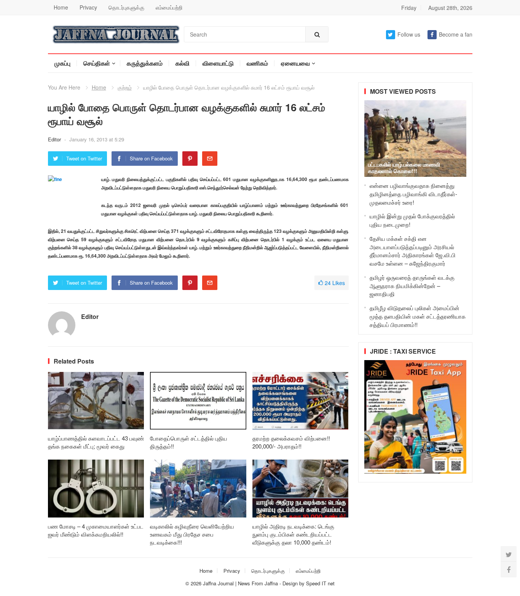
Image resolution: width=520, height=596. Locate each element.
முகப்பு (62, 63)
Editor (55, 139)
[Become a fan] (508, 569)
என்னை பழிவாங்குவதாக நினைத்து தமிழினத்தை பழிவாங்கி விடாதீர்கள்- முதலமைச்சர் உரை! (413, 193)
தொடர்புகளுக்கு (126, 7)
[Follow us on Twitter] (508, 554)
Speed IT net (320, 583)
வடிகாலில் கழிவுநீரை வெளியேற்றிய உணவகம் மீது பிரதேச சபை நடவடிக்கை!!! (192, 534)
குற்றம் (125, 87)
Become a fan (455, 34)
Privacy (88, 7)
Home (61, 7)
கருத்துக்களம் (145, 63)
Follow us (408, 34)
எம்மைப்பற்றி (169, 7)
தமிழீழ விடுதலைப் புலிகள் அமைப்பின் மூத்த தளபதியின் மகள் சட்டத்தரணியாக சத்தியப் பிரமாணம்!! (418, 316)
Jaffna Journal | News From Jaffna (240, 583)
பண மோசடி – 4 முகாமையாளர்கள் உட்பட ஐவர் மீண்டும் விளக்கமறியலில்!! (96, 530)
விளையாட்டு (218, 63)
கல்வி (182, 63)
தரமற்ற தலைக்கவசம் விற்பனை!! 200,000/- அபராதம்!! (291, 442)
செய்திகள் (96, 63)
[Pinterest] (190, 158)
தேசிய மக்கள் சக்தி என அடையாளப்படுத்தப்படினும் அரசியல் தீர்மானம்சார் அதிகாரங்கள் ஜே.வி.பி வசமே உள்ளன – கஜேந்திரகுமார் (413, 250)
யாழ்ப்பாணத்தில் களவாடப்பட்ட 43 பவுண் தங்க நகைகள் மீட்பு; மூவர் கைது (96, 442)
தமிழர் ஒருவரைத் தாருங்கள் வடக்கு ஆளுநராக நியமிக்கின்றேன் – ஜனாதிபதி (412, 285)
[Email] (209, 158)
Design (290, 583)
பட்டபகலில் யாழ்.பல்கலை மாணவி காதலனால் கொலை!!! (404, 167)
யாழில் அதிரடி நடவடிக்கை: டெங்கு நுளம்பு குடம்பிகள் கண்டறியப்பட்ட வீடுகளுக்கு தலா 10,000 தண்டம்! (293, 534)
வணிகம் (257, 63)
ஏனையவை (295, 63)
